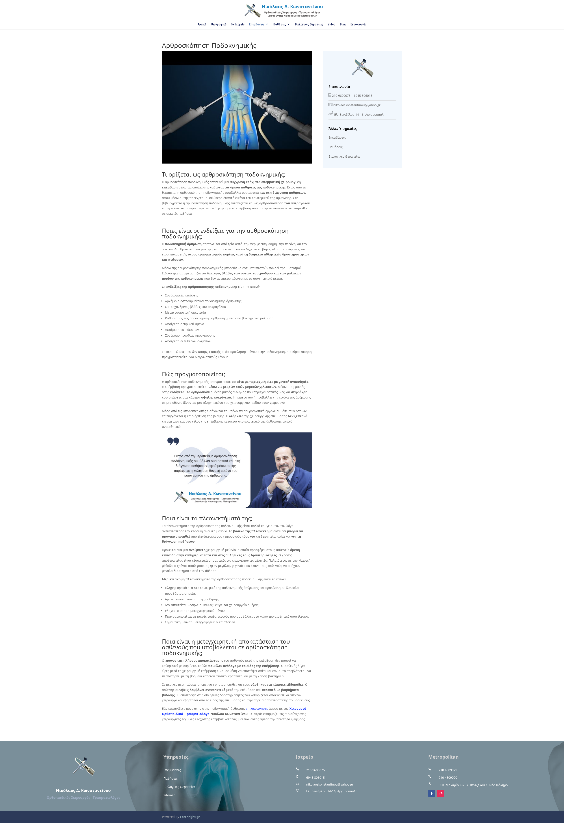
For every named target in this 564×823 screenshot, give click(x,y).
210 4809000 (448, 777)
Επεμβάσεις (256, 24)
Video (331, 24)
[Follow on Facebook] (431, 793)
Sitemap (169, 795)
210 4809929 (448, 770)
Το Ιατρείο (238, 24)
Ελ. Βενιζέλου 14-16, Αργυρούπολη (360, 114)
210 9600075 (341, 95)
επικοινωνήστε (257, 708)
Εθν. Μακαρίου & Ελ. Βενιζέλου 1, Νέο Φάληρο (473, 785)
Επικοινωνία (359, 24)
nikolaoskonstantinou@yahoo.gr (356, 105)
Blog (343, 24)
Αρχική (202, 24)
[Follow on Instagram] (440, 793)
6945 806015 (363, 95)
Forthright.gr (190, 817)
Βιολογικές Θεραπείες (309, 24)
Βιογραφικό (218, 24)
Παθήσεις (279, 24)
